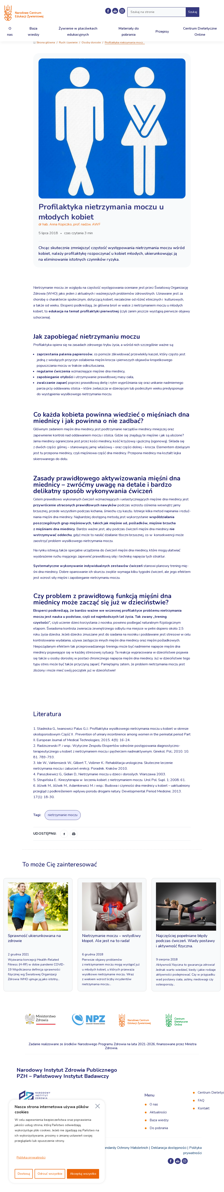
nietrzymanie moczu (62, 815)
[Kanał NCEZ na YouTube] (115, 11)
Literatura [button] (48, 714)
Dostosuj (24, 1174)
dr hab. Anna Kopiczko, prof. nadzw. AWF (69, 224)
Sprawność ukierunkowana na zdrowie (34, 938)
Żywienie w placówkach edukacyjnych (78, 31)
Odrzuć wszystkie (50, 1174)
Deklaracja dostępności (168, 1147)
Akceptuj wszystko (83, 1174)
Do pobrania (159, 1128)
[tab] (112, 701)
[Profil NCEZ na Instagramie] (185, 1161)
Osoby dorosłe (91, 42)
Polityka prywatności (31, 1157)
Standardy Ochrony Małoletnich (124, 1147)
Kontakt (204, 1108)
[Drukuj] (74, 834)
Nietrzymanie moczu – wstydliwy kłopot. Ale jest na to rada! (111, 938)
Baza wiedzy (159, 1120)
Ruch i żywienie (68, 42)
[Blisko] (97, 1106)
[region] (57, 1141)
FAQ (201, 1100)
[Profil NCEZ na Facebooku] (108, 11)
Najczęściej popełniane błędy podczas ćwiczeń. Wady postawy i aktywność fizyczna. (185, 941)
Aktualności (158, 1112)
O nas (154, 1104)
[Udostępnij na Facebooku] (64, 834)
